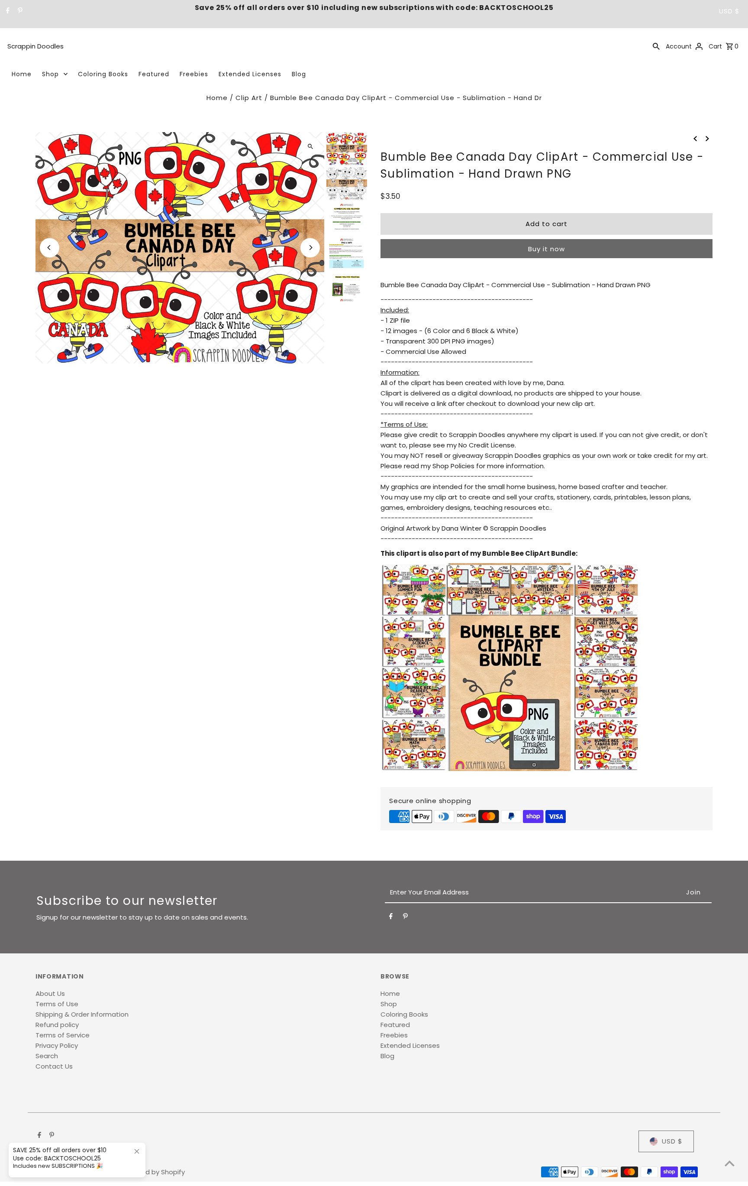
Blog (299, 74)
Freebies (194, 74)
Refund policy (57, 1024)
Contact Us (54, 1066)
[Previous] (49, 247)
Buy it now (546, 248)
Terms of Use (56, 1003)
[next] (707, 138)
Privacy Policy (56, 1045)
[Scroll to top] (729, 1163)
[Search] (656, 46)
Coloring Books (103, 74)
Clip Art (248, 97)
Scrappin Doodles (35, 46)
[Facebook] (7, 11)
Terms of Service (62, 1035)
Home (22, 74)
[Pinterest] (19, 11)
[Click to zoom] (310, 146)
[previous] (695, 138)
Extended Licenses (250, 74)
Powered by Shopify (153, 1171)
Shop (50, 74)
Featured (154, 74)
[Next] (310, 247)
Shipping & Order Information (82, 1014)
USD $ (729, 11)
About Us (50, 993)
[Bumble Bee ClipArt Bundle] (510, 768)
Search (46, 1055)
